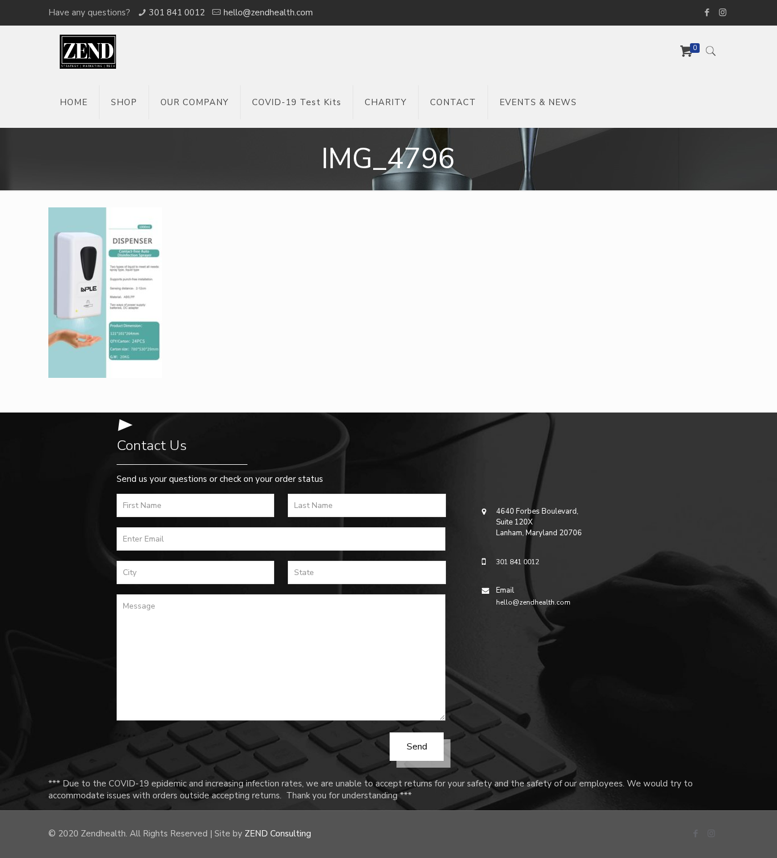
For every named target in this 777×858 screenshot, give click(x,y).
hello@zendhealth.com (268, 12)
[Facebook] (707, 12)
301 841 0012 (177, 12)
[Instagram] (723, 12)
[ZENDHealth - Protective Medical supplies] (88, 51)
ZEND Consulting (278, 833)
